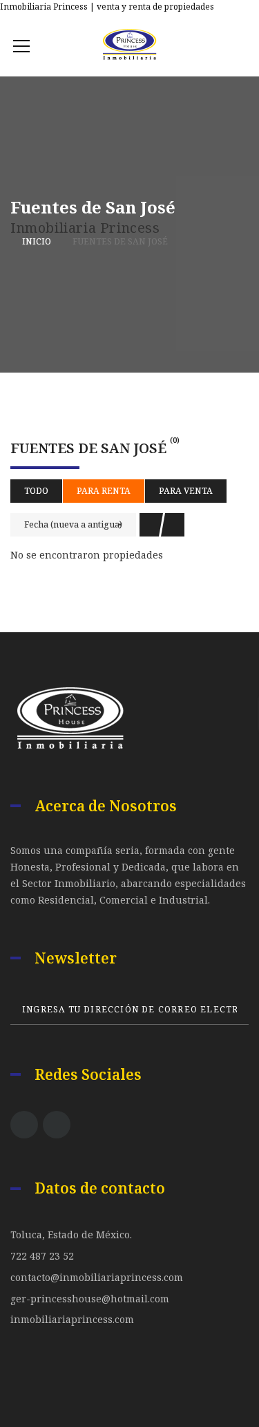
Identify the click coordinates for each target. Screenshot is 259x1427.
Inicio (36, 241)
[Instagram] (56, 1124)
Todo (36, 491)
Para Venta (186, 491)
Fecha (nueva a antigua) (73, 524)
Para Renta (104, 491)
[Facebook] (217, 4)
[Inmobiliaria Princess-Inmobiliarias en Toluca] (129, 45)
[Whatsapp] (243, 4)
